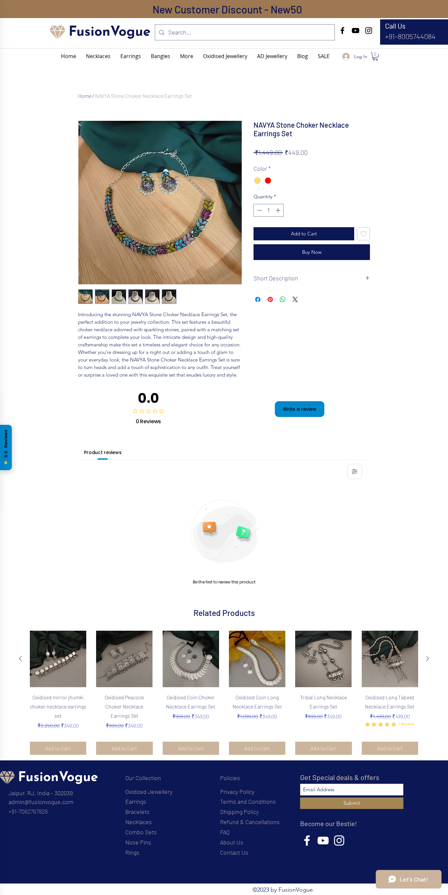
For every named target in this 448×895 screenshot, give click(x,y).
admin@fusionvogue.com (41, 801)
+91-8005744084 (410, 36)
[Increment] (278, 210)
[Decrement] (259, 210)
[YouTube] (355, 30)
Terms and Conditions (248, 801)
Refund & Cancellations (250, 821)
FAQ (225, 832)
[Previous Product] (20, 659)
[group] (224, 692)
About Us (231, 842)
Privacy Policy (237, 791)
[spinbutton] (268, 210)
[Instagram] (368, 30)
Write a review (299, 409)
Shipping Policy (239, 811)
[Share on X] (295, 299)
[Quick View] (58, 659)
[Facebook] (342, 30)
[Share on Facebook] (258, 299)
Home (85, 96)
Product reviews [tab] (103, 452)
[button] (186, 56)
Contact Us (234, 852)
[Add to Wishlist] (363, 234)
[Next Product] (428, 659)
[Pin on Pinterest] (270, 299)
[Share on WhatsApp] (283, 299)
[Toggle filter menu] (354, 471)
